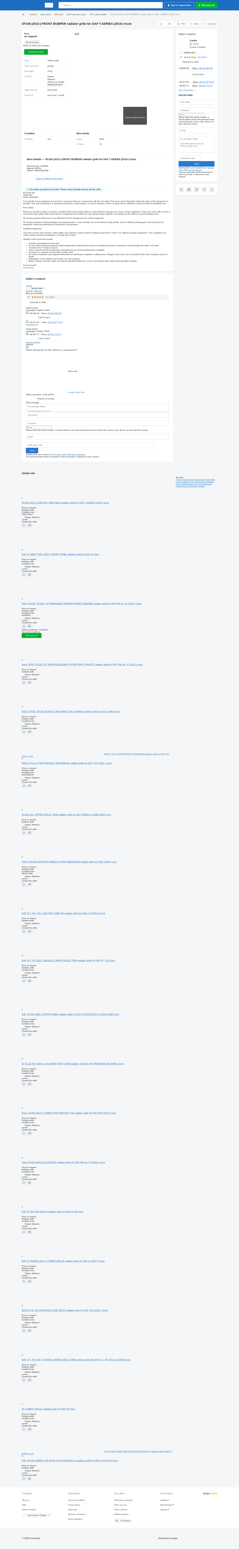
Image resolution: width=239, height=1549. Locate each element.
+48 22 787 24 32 (55, 322)
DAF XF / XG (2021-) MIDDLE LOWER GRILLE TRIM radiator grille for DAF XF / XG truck (68, 960)
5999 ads (38, 291)
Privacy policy (74, 1505)
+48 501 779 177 (54, 334)
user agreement (78, 454)
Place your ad (32, 635)
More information (186, 90)
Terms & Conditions (76, 1500)
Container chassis (197, 486)
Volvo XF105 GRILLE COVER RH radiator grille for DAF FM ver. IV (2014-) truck (63, 1162)
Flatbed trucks (188, 482)
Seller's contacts (29, 1509)
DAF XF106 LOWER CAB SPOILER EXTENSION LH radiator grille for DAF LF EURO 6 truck (70, 1460)
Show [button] (44, 313)
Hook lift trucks (205, 484)
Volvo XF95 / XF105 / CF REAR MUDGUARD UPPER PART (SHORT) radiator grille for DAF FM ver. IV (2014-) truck (82, 664)
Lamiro (29, 286)
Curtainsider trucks (203, 480)
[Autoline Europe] (31, 5)
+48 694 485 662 (54, 313)
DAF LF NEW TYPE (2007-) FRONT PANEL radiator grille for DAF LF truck (60, 554)
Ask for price (33, 42)
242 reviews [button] (50, 297)
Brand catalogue (75, 1519)
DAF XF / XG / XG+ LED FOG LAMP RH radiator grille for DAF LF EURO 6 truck (63, 913)
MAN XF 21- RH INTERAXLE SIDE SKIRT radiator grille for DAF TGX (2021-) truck (65, 1310)
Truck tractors (188, 480)
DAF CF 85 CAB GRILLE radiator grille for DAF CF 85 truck (52, 1211)
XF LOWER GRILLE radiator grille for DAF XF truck (48, 1409)
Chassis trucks (182, 486)
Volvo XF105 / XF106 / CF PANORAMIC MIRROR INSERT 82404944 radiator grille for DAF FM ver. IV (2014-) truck (81, 603)
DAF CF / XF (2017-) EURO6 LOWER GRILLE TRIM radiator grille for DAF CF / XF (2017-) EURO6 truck (76, 1359)
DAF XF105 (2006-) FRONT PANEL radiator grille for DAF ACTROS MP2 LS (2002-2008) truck (70, 1014)
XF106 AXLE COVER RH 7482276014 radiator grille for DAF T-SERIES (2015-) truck (65, 502)
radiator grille (53, 60)
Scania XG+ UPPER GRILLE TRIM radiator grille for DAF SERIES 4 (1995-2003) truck (66, 814)
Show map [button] (72, 371)
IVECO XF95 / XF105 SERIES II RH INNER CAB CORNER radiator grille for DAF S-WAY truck (71, 711)
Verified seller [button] (36, 288)
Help (24, 1505)
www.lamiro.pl (32, 324)
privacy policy (61, 454)
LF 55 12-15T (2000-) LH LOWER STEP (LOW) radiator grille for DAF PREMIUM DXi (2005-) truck (73, 1063)
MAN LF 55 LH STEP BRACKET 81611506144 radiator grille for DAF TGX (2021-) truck (67, 763)
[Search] (61, 5)
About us (26, 1500)
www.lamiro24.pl (33, 342)
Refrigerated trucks (190, 484)
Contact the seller (36, 52)
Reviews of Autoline (76, 1514)
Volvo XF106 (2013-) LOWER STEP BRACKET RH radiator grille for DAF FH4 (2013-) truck (69, 1113)
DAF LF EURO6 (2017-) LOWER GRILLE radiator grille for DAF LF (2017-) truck (63, 1261)
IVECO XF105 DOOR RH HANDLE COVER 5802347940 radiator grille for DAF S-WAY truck (69, 862)
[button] (161, 23)
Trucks (179, 480)
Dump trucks (200, 482)
